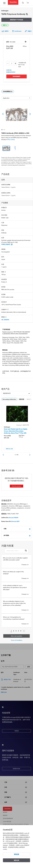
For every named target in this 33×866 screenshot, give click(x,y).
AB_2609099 (5, 319)
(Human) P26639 (13, 517)
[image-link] (16, 114)
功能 (5, 528)
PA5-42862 (11, 139)
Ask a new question (16, 636)
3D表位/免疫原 (5, 244)
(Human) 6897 (15, 521)
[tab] (16, 528)
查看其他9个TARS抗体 (16, 20)
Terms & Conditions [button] (16, 640)
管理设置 (16, 854)
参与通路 (6, 535)
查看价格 (8, 70)
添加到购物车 (16, 76)
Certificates (17, 31)
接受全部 (16, 860)
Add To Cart (9, 448)
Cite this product (16, 486)
